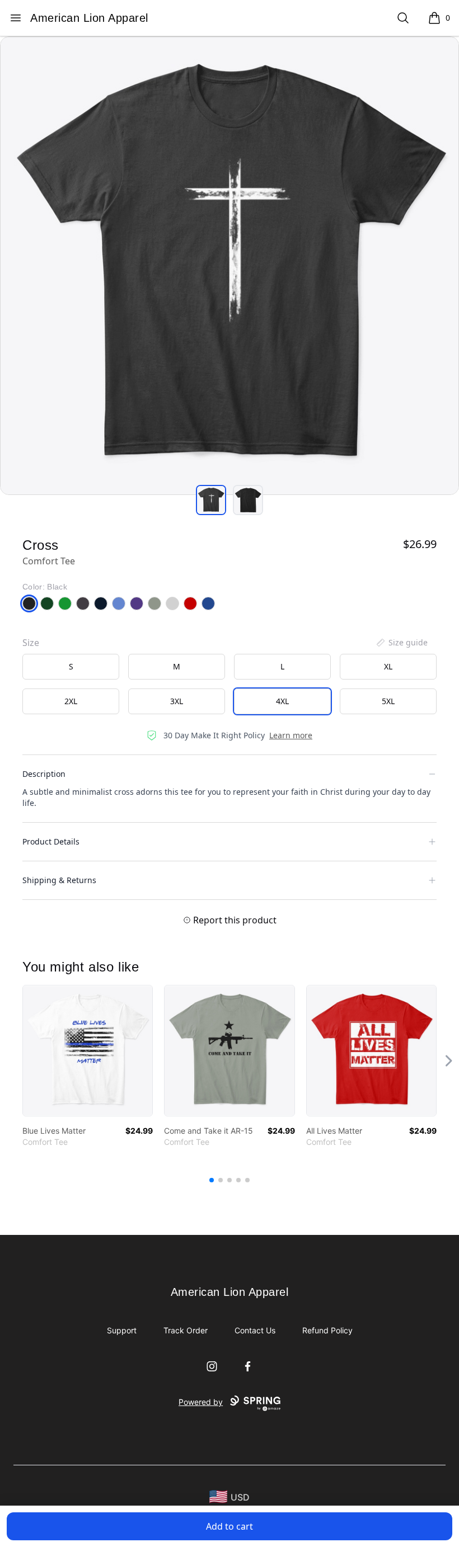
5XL (388, 701)
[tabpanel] (229, 265)
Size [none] (30, 642)
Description (43, 773)
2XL (70, 701)
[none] (401, 642)
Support (122, 1330)
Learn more (290, 735)
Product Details (50, 841)
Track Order (185, 1330)
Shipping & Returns (59, 880)
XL (388, 666)
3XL (176, 701)
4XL (282, 701)
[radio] (70, 667)
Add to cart (229, 1526)
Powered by (201, 1402)
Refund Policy (327, 1330)
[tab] (211, 500)
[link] (87, 1050)
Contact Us (255, 1330)
